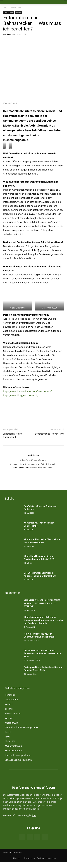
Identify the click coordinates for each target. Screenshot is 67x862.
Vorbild (18, 12)
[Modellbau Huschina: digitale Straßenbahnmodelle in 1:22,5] (12, 561)
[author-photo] (33, 450)
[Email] (23, 41)
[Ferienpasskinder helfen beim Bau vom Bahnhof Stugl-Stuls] (12, 672)
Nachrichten (16, 7)
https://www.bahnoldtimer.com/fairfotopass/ (27, 391)
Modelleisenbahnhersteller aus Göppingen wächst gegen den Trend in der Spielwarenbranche (43, 620)
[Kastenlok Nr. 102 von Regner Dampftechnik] (12, 527)
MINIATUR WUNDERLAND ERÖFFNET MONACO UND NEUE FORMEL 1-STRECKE (42, 603)
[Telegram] (59, 41)
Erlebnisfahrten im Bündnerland (12, 435)
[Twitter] (37, 41)
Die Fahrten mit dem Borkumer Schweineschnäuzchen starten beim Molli (42, 653)
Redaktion (11, 34)
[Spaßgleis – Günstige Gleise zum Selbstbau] (12, 511)
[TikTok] (37, 837)
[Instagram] (34, 471)
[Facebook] (30, 41)
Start (5, 7)
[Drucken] (16, 41)
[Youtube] (39, 471)
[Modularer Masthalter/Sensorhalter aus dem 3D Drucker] (12, 544)
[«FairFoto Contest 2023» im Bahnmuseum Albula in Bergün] (12, 638)
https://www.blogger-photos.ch (33, 460)
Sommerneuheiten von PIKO (49, 433)
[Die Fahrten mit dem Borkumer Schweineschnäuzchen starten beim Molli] (12, 655)
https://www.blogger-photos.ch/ (20, 395)
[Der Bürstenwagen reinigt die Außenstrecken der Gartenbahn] (12, 577)
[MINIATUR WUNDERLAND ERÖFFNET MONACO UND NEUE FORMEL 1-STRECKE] (12, 605)
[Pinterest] (45, 41)
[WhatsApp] (52, 41)
